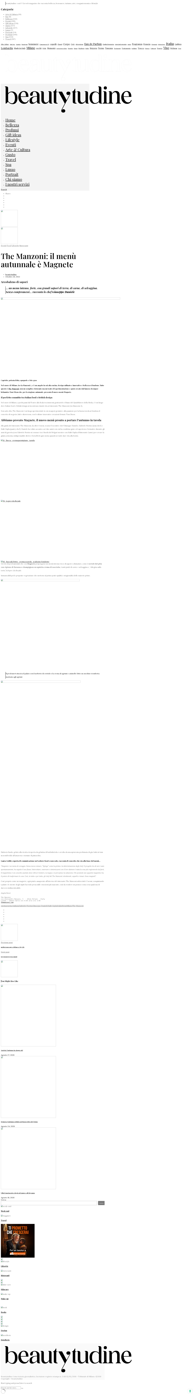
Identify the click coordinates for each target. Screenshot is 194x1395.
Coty (73, 44)
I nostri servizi (17, 184)
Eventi (8, 21)
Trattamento (126, 48)
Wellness (173, 48)
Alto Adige (5, 44)
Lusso (7, 30)
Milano (30, 48)
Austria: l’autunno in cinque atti (12, 1050)
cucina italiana (13, 906)
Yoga (179, 48)
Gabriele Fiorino (26, 906)
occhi (39, 48)
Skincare (5, 1289)
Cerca (3, 1200)
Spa (7, 37)
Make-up (5, 1299)
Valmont (153, 48)
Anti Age (12, 44)
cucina (4, 906)
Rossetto (70, 48)
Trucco (141, 48)
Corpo (66, 44)
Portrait (8, 32)
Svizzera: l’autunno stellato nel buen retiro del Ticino (19, 1122)
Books (3, 1312)
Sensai (75, 48)
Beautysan (25, 44)
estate (129, 44)
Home (10, 119)
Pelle (44, 48)
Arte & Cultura (11, 14)
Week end (5, 1211)
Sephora (81, 48)
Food (9, 245)
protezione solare (62, 48)
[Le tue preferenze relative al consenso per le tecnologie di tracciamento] (190, 1391)
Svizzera (93, 48)
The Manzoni (13, 389)
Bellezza (8, 19)
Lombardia (7, 48)
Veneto (159, 48)
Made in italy (19, 48)
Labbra (178, 44)
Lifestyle (9, 28)
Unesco (147, 48)
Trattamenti (117, 48)
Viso (166, 48)
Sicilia (87, 48)
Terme (101, 48)
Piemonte (51, 48)
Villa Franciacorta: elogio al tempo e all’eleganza (18, 1193)
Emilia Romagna (108, 44)
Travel (8, 39)
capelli (53, 44)
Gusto (8, 25)
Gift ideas (9, 23)
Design (4, 1330)
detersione (79, 44)
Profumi (8, 34)
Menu (64, 906)
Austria (18, 44)
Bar (6, 16)
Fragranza (137, 44)
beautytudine (11, 274)
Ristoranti (23, 245)
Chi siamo (13, 179)
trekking (134, 48)
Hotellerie (5, 1340)
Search (4, 189)
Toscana (109, 48)
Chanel (60, 44)
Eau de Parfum (93, 44)
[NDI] (18, 1257)
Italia (170, 43)
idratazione (161, 44)
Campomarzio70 (44, 44)
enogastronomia (121, 44)
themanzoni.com (7, 902)
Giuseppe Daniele (40, 906)
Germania (154, 44)
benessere (34, 44)
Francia (146, 44)
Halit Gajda (52, 906)
